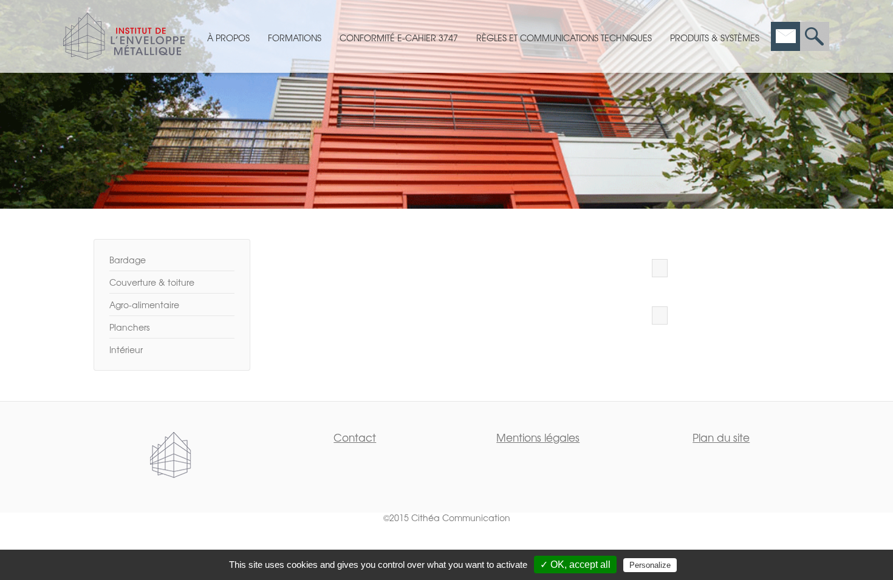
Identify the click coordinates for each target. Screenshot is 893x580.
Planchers (129, 327)
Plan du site (721, 437)
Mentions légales (538, 437)
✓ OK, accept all (575, 564)
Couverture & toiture (151, 282)
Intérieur (126, 349)
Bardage (127, 260)
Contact (355, 437)
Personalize (650, 565)
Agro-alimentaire (144, 304)
